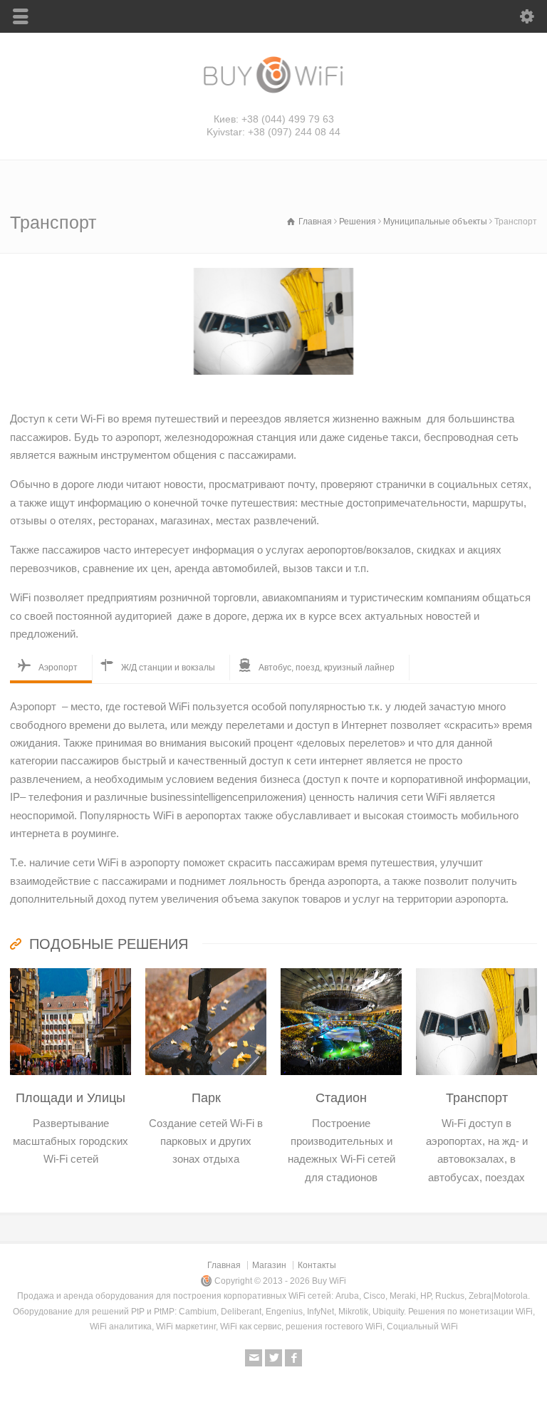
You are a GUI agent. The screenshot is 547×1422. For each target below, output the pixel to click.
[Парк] (206, 969)
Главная (224, 1265)
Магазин (269, 1265)
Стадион (341, 1098)
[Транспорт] (476, 969)
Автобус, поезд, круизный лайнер (327, 668)
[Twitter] (273, 1357)
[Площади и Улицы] (70, 969)
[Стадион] (341, 969)
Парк (206, 1098)
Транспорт (477, 1098)
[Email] (253, 1357)
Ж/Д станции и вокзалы (168, 668)
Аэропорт (58, 668)
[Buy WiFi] (273, 92)
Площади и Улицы (70, 1098)
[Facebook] (293, 1357)
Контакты (317, 1265)
